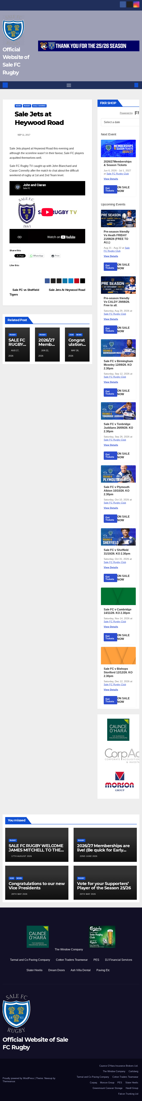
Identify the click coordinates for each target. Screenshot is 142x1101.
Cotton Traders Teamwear (72, 959)
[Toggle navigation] (69, 85)
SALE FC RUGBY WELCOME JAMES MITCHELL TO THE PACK (36, 850)
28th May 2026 (19, 894)
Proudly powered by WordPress (19, 1078)
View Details (111, 178)
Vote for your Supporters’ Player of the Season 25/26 (104, 885)
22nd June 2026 (88, 856)
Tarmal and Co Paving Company (30, 959)
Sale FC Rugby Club (117, 173)
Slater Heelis (34, 970)
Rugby (27, 106)
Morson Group (107, 1082)
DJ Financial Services (118, 959)
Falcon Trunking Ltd (128, 1094)
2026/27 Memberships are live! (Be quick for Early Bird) (103, 850)
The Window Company (69, 949)
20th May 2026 (88, 894)
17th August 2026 (21, 856)
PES (96, 959)
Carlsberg (133, 1071)
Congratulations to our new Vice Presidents (37, 885)
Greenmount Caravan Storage (107, 1088)
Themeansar (9, 1081)
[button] (131, 85)
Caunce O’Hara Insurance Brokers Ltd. (118, 1066)
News (18, 106)
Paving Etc (103, 970)
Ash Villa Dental (81, 970)
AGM (71, 335)
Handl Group (132, 1088)
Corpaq (93, 1082)
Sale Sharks (39, 106)
